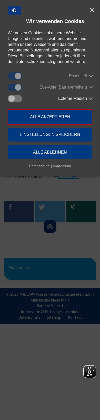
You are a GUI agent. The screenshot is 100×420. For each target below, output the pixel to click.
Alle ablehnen (50, 152)
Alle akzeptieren (50, 117)
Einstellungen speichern (50, 134)
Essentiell (78, 76)
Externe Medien (72, 98)
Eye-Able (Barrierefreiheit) (63, 87)
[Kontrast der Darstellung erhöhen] (14, 10)
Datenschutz (39, 166)
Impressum (62, 166)
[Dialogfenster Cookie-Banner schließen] (92, 10)
